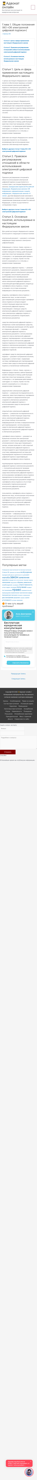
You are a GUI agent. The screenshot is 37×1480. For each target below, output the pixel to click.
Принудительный (12, 716)
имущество (12, 580)
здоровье (5, 580)
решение (17, 597)
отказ (4, 587)
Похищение (28, 711)
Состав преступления (24, 570)
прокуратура (6, 595)
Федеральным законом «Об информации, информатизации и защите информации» (16, 191)
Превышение (22, 706)
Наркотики (13, 706)
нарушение (14, 582)
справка (22, 597)
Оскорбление (28, 709)
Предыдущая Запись (18, 673)
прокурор (14, 595)
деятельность (19, 575)
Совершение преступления (10, 570)
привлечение (15, 593)
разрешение (26, 595)
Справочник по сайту (21, 719)
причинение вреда (26, 593)
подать (8, 587)
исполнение (19, 580)
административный (15, 572)
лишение (26, 580)
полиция (13, 587)
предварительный (26, 590)
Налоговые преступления (13, 709)
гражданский (6, 575)
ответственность (25, 585)
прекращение (6, 593)
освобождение (7, 585)
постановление (7, 590)
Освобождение (15, 701)
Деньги (10, 719)
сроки (27, 597)
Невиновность (17, 711)
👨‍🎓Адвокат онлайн (11, 5)
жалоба (6, 577)
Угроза (7, 711)
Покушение (9, 714)
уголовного (7, 600)
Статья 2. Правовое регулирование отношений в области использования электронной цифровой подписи (17, 50)
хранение (20, 600)
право (16, 589)
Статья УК (5, 572)
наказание (6, 582)
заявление (24, 577)
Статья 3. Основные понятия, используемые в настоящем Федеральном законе (14, 59)
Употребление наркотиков (23, 714)
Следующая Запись (18, 679)
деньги (12, 575)
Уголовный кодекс (27, 703)
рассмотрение (7, 598)
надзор (31, 580)
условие (14, 600)
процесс (20, 595)
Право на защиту (28, 701)
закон (14, 577)
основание (16, 585)
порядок (29, 587)
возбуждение (26, 572)
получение (21, 587)
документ (26, 575)
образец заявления (24, 582)
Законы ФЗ (7, 34)
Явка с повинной (25, 716)
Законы (5, 701)
